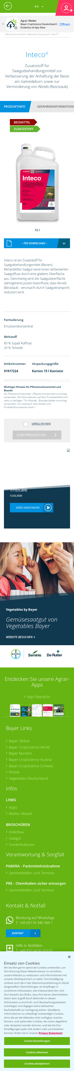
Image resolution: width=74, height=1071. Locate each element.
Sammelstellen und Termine (31, 873)
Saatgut (15, 838)
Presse (14, 772)
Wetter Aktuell (20, 813)
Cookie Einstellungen (37, 1041)
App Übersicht (38, 696)
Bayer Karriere (20, 753)
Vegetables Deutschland (28, 778)
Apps (13, 807)
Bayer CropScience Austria (30, 759)
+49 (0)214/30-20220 (35, 950)
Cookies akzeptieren (36, 1063)
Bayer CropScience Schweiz (31, 765)
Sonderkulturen (21, 844)
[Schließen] (3, 24)
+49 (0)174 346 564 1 (36, 922)
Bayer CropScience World (29, 747)
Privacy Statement (51, 1033)
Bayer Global (19, 740)
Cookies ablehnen (37, 1052)
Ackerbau (16, 832)
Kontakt (17, 933)
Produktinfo (14, 106)
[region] (37, 1011)
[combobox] (37, 243)
